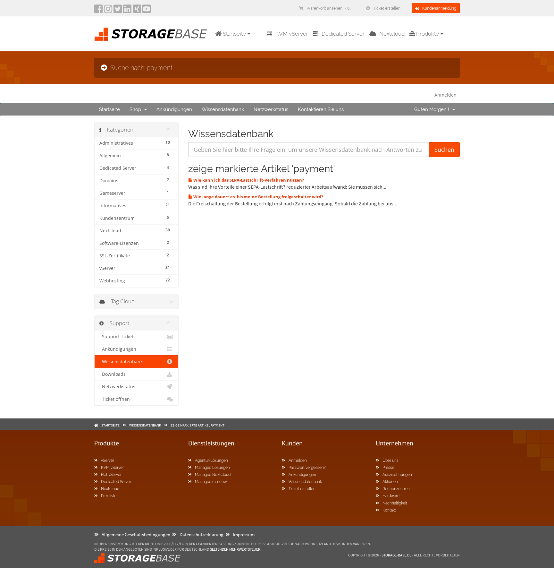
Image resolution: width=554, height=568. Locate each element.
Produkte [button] (427, 33)
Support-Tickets (117, 337)
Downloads (112, 374)
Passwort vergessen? (307, 467)
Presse (388, 467)
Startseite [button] (234, 33)
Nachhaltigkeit (394, 503)
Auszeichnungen (397, 474)
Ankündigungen (174, 109)
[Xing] (137, 11)
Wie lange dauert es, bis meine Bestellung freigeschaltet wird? (257, 197)
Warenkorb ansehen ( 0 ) (328, 8)
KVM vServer (291, 33)
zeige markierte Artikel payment (197, 425)
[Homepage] (150, 34)
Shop (137, 109)
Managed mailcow (211, 481)
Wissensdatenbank (223, 109)
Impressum (244, 534)
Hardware (390, 496)
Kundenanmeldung (439, 8)
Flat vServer (111, 474)
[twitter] (117, 11)
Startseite (109, 109)
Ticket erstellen (386, 8)
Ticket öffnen (114, 399)
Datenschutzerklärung (201, 534)
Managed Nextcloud (213, 474)
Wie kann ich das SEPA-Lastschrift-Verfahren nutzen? (248, 180)
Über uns (390, 460)
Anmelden (445, 95)
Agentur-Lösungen (211, 460)
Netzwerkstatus (271, 109)
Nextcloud (392, 33)
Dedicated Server (343, 33)
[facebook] (98, 11)
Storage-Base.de (396, 555)
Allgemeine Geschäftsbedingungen (136, 534)
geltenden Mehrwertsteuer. (235, 549)
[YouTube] (146, 11)
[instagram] (108, 11)
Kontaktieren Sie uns (321, 109)
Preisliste (108, 496)
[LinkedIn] (127, 11)
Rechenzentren (396, 488)
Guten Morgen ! (433, 109)
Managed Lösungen (212, 467)
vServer (107, 460)
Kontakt (389, 510)
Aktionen (390, 481)
